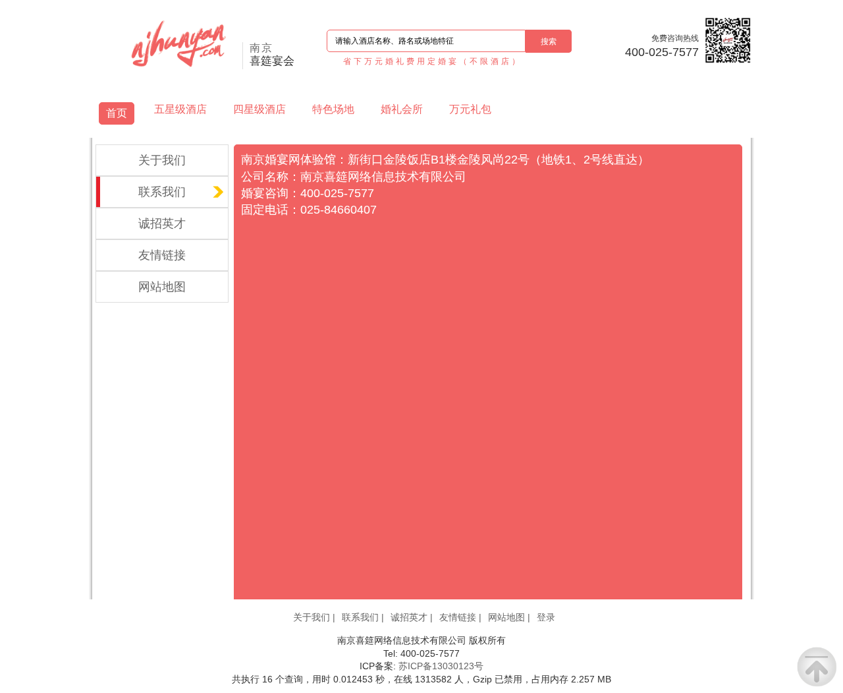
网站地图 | (509, 617)
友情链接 (162, 255)
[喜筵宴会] (202, 46)
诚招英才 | (412, 617)
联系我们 (162, 191)
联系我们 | (363, 617)
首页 (116, 113)
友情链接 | (460, 617)
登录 (546, 617)
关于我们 (162, 160)
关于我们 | (314, 617)
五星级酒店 (180, 109)
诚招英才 (162, 223)
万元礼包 (470, 109)
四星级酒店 (259, 109)
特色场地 (333, 109)
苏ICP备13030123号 (440, 666)
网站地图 (162, 286)
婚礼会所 (402, 109)
